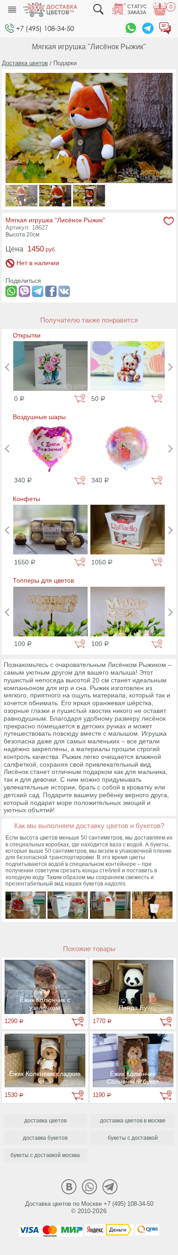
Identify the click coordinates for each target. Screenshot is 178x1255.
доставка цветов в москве (133, 1120)
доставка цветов (45, 1120)
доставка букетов (45, 1138)
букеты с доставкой (133, 1138)
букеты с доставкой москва (45, 1155)
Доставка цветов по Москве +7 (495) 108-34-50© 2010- (89, 1207)
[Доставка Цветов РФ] (49, 9)
